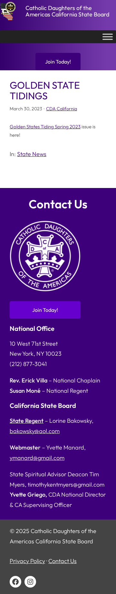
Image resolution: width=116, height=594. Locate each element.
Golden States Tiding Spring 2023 (45, 127)
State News (31, 154)
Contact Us (62, 561)
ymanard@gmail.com (37, 457)
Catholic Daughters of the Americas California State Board (67, 11)
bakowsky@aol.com (35, 431)
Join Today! (58, 61)
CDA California (61, 109)
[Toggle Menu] (107, 37)
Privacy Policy (27, 561)
